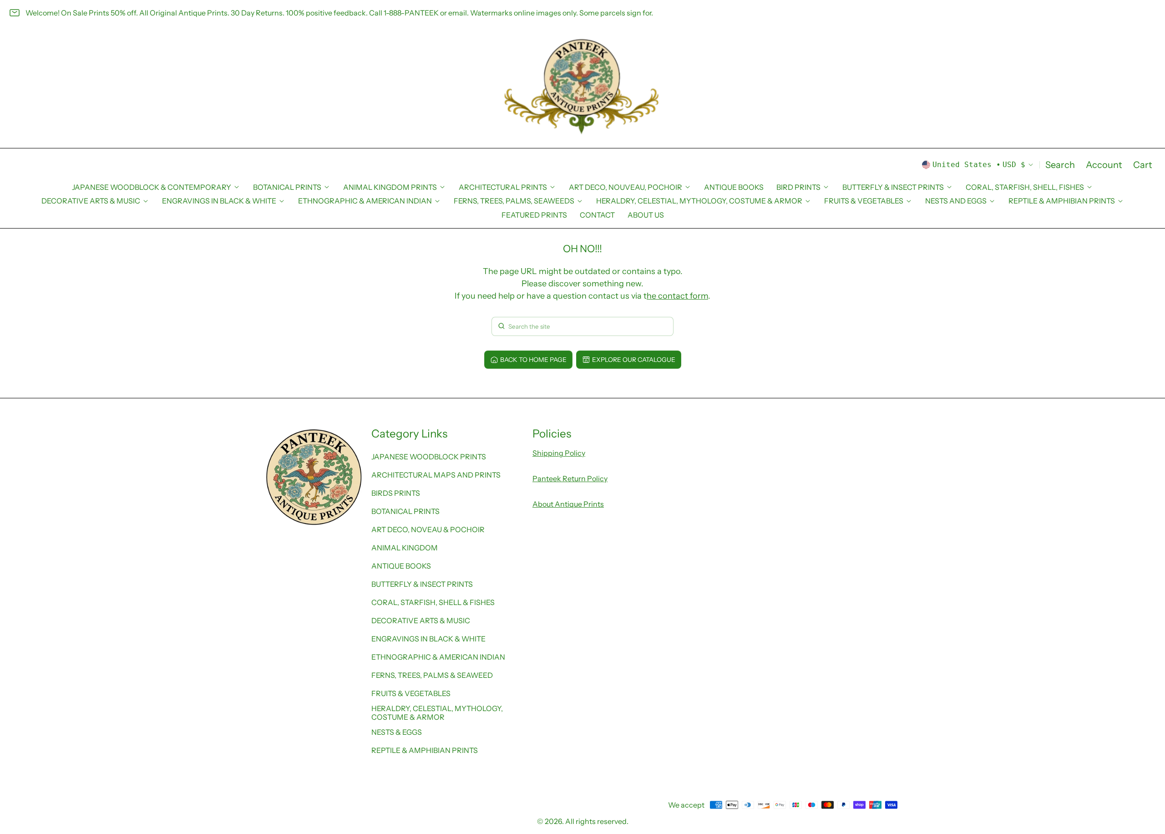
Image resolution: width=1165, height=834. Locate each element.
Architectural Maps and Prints (436, 474)
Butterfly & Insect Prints (422, 584)
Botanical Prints (405, 511)
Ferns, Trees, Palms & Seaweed (432, 675)
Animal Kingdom (404, 547)
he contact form (677, 296)
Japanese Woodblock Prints (428, 456)
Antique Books (734, 187)
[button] (1060, 165)
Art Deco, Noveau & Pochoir (428, 529)
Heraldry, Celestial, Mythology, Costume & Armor (437, 712)
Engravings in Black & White (428, 638)
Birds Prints (395, 493)
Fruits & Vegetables (411, 693)
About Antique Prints (568, 504)
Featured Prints (534, 214)
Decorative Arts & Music (420, 620)
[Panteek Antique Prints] (582, 87)
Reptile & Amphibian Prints (424, 750)
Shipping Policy (558, 453)
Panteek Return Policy (570, 478)
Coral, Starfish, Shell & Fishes (433, 602)
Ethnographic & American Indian (438, 656)
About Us (646, 214)
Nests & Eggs (396, 732)
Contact (597, 214)
